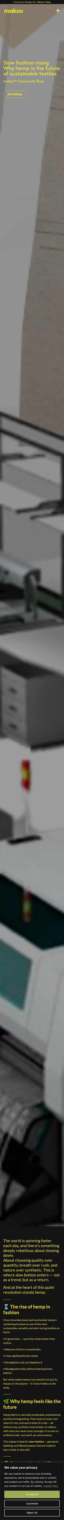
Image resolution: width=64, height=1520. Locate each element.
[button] (58, 10)
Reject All (32, 1512)
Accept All (32, 1494)
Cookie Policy (50, 1485)
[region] (32, 1491)
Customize (32, 1503)
